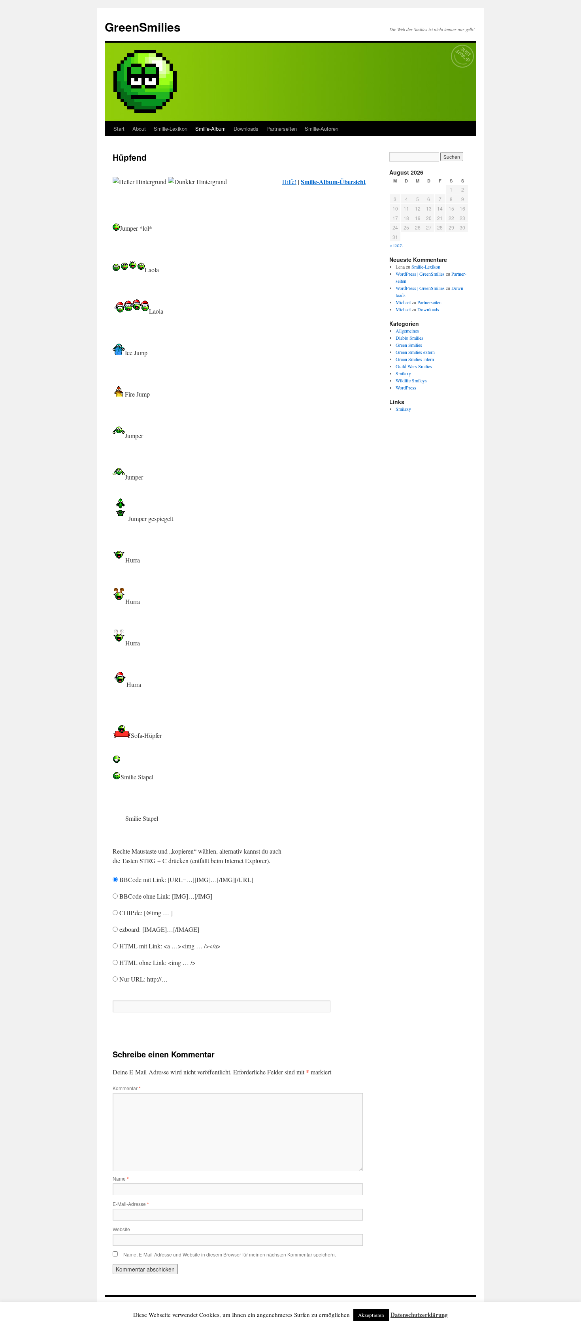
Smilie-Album (210, 128)
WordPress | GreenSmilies (420, 274)
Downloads (246, 128)
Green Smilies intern (415, 359)
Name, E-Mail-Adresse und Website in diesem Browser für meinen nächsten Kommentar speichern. (229, 1254)
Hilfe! (289, 181)
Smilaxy (403, 373)
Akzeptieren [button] (371, 1314)
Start (118, 128)
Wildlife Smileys (411, 380)
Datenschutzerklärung (419, 1314)
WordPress (406, 387)
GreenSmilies (143, 26)
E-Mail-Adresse (131, 1203)
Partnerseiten (281, 128)
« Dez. (396, 245)
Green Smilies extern (415, 352)
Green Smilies (409, 345)
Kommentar (127, 1088)
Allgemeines (407, 330)
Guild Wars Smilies (414, 366)
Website (121, 1229)
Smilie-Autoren (321, 128)
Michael (403, 302)
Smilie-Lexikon (170, 128)
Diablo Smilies (409, 338)
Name (121, 1178)
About (139, 128)
